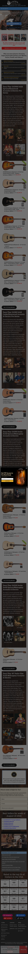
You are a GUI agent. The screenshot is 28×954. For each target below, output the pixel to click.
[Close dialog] (26, 468)
